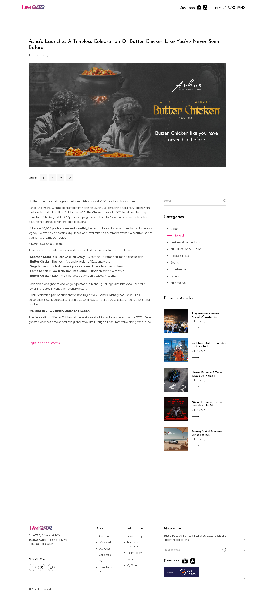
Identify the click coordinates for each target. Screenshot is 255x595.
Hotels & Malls (179, 256)
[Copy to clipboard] (69, 177)
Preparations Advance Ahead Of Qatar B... (205, 315)
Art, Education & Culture (185, 249)
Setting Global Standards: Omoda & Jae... (208, 433)
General (179, 235)
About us (104, 536)
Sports (174, 262)
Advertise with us (106, 569)
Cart (101, 561)
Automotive (178, 283)
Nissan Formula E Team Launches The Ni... (207, 404)
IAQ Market (105, 542)
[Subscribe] (224, 550)
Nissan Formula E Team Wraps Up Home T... (207, 374)
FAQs (130, 559)
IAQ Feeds (104, 548)
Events (174, 276)
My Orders (133, 565)
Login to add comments (44, 343)
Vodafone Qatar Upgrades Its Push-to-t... (209, 345)
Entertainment (179, 269)
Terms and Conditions (133, 544)
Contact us (105, 555)
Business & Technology (185, 242)
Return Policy (134, 552)
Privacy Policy (134, 536)
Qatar (174, 228)
